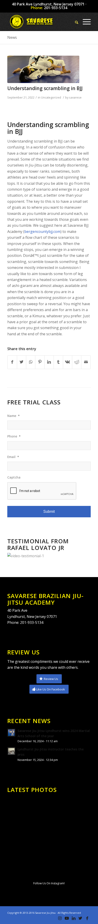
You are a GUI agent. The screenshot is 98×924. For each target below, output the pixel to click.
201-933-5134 (55, 7)
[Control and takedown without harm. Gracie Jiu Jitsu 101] (49, 837)
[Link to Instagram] (60, 918)
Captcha (14, 477)
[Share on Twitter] (21, 362)
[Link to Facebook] (87, 918)
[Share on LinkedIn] (49, 362)
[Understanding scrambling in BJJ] (43, 69)
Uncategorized (51, 97)
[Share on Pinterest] (39, 362)
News (12, 37)
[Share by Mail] (85, 362)
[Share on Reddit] (76, 362)
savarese (75, 97)
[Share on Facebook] (12, 362)
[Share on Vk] (67, 362)
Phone (14, 436)
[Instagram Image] (20, 808)
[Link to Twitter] (80, 918)
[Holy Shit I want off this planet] (77, 836)
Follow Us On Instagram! (49, 883)
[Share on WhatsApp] (30, 362)
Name (13, 416)
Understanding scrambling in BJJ (45, 88)
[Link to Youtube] (66, 918)
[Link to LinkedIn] (73, 918)
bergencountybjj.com (42, 231)
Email (13, 457)
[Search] (74, 22)
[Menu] (84, 22)
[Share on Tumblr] (58, 362)
